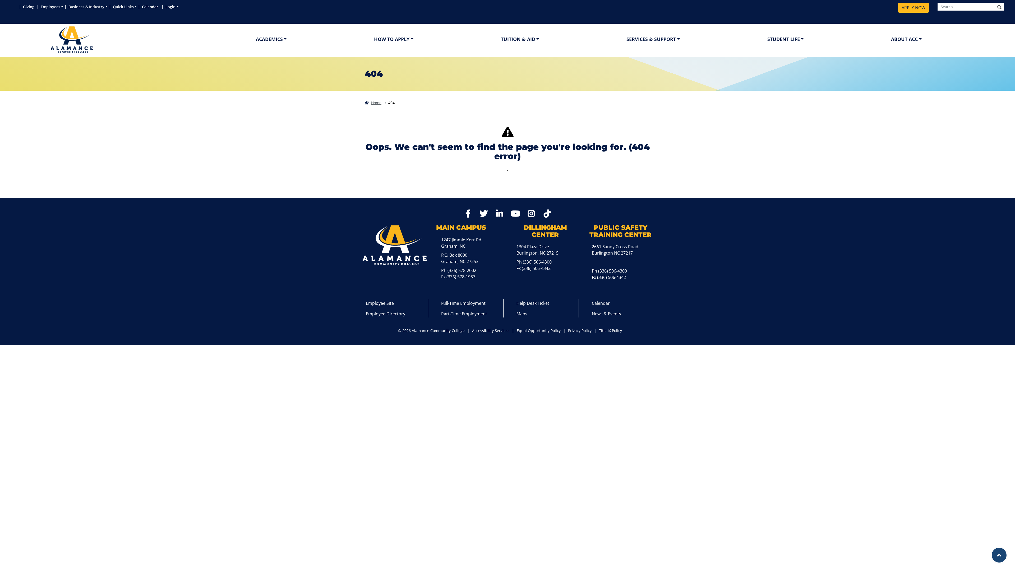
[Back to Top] (999, 555)
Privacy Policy (580, 330)
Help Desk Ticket (532, 303)
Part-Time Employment (464, 314)
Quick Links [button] (123, 6)
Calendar (151, 6)
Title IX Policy (610, 330)
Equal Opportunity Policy (539, 330)
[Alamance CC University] (97, 39)
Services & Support (651, 39)
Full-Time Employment (463, 303)
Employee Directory (385, 314)
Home (376, 102)
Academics (269, 39)
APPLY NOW (913, 8)
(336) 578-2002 (461, 270)
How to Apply (391, 39)
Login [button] (170, 6)
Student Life (783, 39)
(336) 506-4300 (537, 262)
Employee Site (380, 303)
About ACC (904, 39)
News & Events (606, 314)
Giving (29, 6)
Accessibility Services (490, 330)
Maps (521, 314)
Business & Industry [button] (86, 6)
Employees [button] (50, 6)
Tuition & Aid (518, 39)
